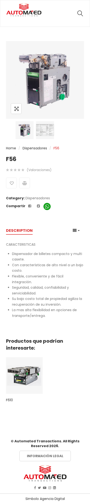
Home (11, 148)
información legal (45, 456)
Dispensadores (35, 148)
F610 (9, 400)
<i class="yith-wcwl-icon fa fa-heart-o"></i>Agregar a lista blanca (11, 183)
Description (19, 230)
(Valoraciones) (39, 170)
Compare (24, 183)
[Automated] (24, 10)
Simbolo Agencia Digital (45, 498)
